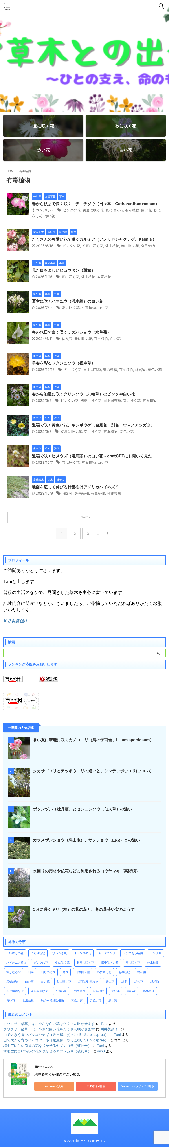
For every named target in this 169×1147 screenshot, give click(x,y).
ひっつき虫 (59, 953)
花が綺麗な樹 (15, 991)
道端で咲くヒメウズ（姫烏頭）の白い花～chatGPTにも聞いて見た (92, 456)
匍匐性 (67, 493)
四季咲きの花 (109, 962)
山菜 (31, 972)
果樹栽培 (12, 981)
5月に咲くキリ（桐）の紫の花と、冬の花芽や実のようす (84, 909)
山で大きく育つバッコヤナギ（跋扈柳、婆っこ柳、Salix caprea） (55, 1034)
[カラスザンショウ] (19, 857)
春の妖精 (110, 369)
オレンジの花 (82, 953)
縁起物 (140, 369)
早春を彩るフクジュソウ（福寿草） (63, 363)
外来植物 (112, 245)
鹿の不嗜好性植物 (52, 1000)
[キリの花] (19, 926)
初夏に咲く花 (93, 210)
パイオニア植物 (16, 962)
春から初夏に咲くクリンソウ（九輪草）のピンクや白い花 (83, 394)
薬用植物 (79, 991)
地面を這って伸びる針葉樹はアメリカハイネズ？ (75, 487)
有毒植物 (132, 210)
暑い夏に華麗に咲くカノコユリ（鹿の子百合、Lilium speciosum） (93, 740)
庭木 (65, 972)
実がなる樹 (13, 972)
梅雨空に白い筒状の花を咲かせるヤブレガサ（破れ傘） (47, 1045)
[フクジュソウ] (18, 372)
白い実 (29, 981)
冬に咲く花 (72, 369)
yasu (101, 1051)
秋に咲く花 (64, 981)
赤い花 (49, 216)
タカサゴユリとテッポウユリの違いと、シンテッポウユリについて (92, 770)
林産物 (141, 972)
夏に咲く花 (114, 210)
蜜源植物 (98, 991)
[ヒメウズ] (18, 465)
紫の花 (110, 981)
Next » (85, 517)
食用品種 (28, 1000)
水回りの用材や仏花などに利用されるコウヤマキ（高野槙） (86, 871)
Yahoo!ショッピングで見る (137, 1086)
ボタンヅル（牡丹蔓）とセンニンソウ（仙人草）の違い (82, 809)
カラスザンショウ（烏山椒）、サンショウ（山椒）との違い (86, 840)
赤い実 (115, 991)
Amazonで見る (54, 1086)
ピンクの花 (72, 210)
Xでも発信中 (15, 621)
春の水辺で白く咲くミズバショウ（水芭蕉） (71, 332)
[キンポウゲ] (18, 434)
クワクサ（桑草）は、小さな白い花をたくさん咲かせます (49, 1023)
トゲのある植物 (133, 953)
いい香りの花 (15, 953)
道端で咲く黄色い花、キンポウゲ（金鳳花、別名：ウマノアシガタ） (93, 425)
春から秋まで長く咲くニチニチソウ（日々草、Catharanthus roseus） (95, 203)
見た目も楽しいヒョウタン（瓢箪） (63, 270)
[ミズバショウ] (18, 341)
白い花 (146, 210)
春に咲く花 (130, 245)
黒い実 (112, 1000)
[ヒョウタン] (18, 279)
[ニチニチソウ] (18, 213)
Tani (104, 1023)
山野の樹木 (48, 972)
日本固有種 (92, 369)
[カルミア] (18, 248)
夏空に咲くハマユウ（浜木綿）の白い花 (67, 301)
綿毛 (124, 981)
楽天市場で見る (96, 1086)
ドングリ (156, 953)
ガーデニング (107, 953)
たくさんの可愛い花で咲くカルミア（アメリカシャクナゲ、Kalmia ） (94, 239)
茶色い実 (61, 991)
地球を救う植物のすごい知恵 (57, 1074)
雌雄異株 (114, 493)
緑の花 (138, 981)
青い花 (10, 1000)
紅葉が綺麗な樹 (88, 981)
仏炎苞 (67, 338)
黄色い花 (155, 369)
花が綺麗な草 (39, 991)
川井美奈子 (109, 1029)
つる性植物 (38, 953)
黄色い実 (77, 1000)
